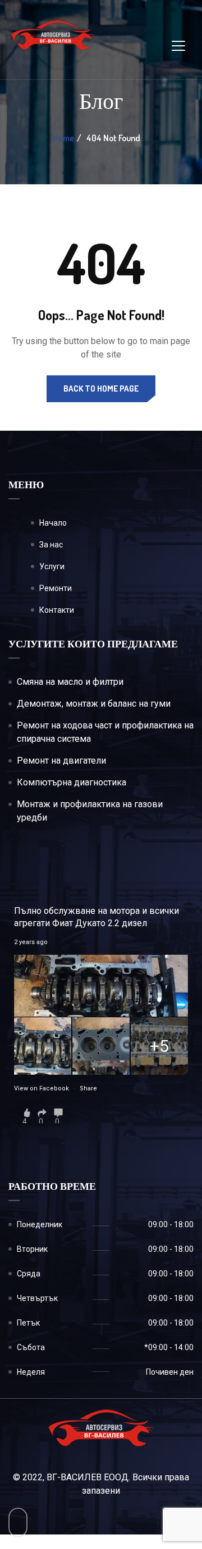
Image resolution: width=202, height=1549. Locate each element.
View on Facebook (41, 1088)
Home (63, 138)
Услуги (52, 566)
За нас (51, 544)
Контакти (56, 610)
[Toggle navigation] (178, 45)
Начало (53, 522)
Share (88, 1088)
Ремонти (55, 588)
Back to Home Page (101, 388)
